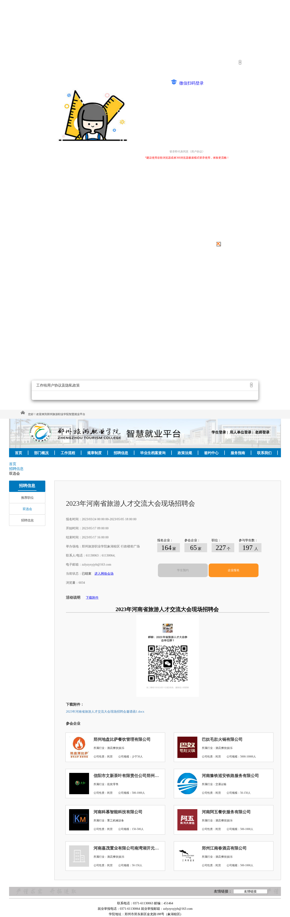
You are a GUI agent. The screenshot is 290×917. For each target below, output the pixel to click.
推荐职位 (27, 497)
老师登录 (262, 432)
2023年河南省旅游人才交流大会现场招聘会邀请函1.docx (105, 711)
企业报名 (233, 570)
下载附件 (92, 597)
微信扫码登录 (191, 83)
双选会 (27, 509)
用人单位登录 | (242, 432)
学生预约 (183, 570)
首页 (12, 464)
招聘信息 (27, 520)
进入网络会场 (104, 573)
